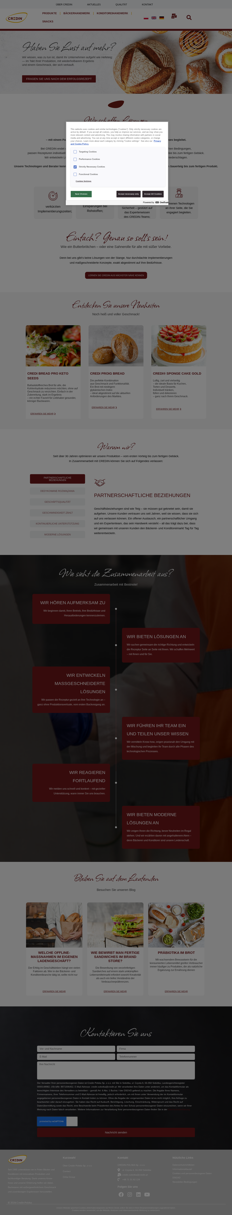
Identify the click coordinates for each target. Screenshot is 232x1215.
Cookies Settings (83, 181)
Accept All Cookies (153, 194)
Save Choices (81, 194)
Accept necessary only (128, 194)
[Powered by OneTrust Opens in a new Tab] (155, 203)
